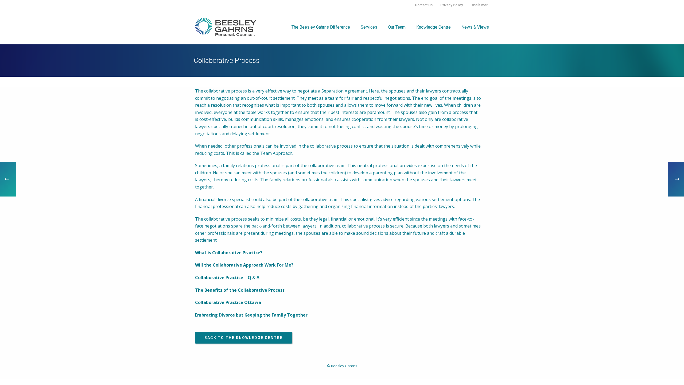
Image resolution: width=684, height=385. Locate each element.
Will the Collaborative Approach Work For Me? (244, 265)
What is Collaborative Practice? (228, 253)
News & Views (475, 27)
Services (369, 27)
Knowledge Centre (433, 27)
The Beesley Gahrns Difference (321, 27)
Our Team (397, 27)
